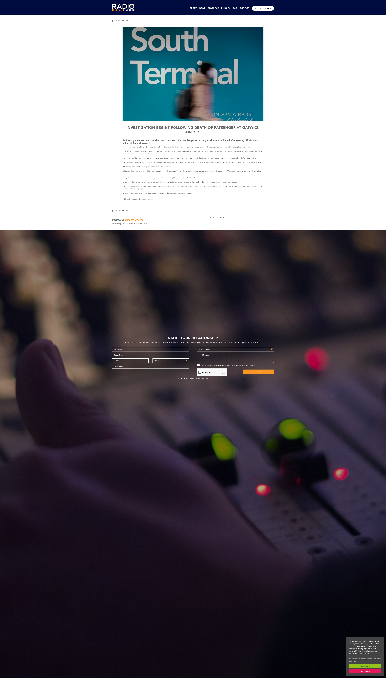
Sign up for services (263, 8)
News (202, 8)
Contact (244, 8)
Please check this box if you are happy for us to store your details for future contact (228, 365)
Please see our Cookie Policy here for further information (365, 660)
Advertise (213, 8)
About (193, 8)
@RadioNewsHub (134, 220)
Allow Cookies (365, 666)
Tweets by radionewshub (218, 217)
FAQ (235, 8)
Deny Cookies (365, 671)
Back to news (122, 21)
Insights (225, 8)
